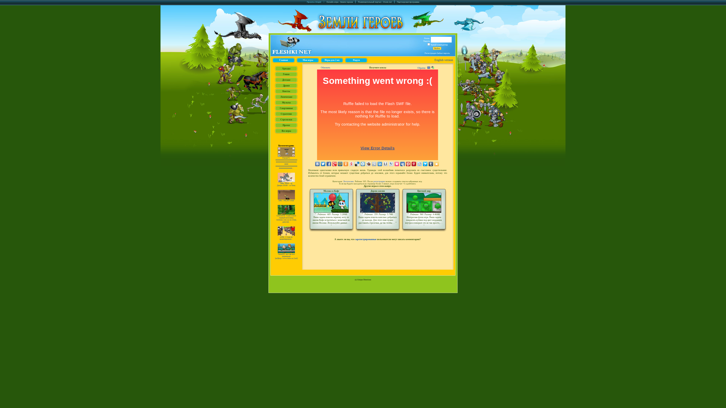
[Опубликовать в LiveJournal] (391, 164)
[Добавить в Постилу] (414, 164)
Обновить (325, 67)
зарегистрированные (365, 239)
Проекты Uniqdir (314, 2)
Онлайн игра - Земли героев (340, 2)
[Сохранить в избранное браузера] (436, 164)
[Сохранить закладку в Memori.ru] (397, 164)
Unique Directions (364, 280)
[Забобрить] (368, 164)
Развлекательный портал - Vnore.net (375, 2)
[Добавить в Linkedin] (380, 164)
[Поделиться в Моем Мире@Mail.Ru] (340, 164)
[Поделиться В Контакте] (317, 164)
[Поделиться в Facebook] (329, 164)
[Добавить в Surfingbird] (425, 164)
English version (443, 60)
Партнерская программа (408, 2)
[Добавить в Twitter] (323, 164)
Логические (348, 181)
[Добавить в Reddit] (419, 164)
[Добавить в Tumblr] (431, 164)
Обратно (421, 68)
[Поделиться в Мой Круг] (363, 164)
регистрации (379, 181)
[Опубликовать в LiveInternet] (385, 164)
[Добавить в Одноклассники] (346, 164)
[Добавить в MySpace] (402, 164)
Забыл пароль (443, 53)
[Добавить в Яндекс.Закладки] (351, 164)
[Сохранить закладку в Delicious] (357, 164)
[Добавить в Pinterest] (408, 164)
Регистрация (430, 53)
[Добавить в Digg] (374, 164)
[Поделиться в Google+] (334, 164)
